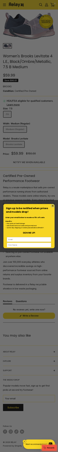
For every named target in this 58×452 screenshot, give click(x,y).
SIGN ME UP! (29, 232)
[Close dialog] (52, 205)
